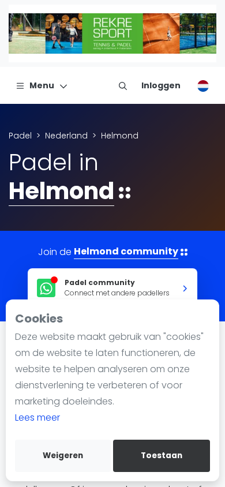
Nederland (66, 135)
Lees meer (37, 417)
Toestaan (161, 455)
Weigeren (63, 455)
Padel (20, 135)
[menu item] (122, 85)
